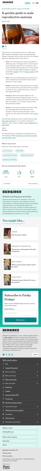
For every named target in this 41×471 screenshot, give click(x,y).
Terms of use (7, 453)
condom (15, 72)
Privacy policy (7, 456)
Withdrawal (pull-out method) (14, 410)
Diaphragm (8, 387)
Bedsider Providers (9, 450)
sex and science (7, 150)
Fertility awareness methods (13, 402)
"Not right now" (9, 418)
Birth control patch (10, 379)
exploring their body (27, 155)
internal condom (29, 72)
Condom (7, 391)
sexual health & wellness (10, 155)
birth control (8, 337)
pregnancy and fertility (9, 159)
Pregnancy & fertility (23, 8)
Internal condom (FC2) (12, 395)
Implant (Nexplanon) (11, 368)
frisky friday (19, 150)
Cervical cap (9, 399)
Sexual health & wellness (9, 8)
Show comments (33, 183)
